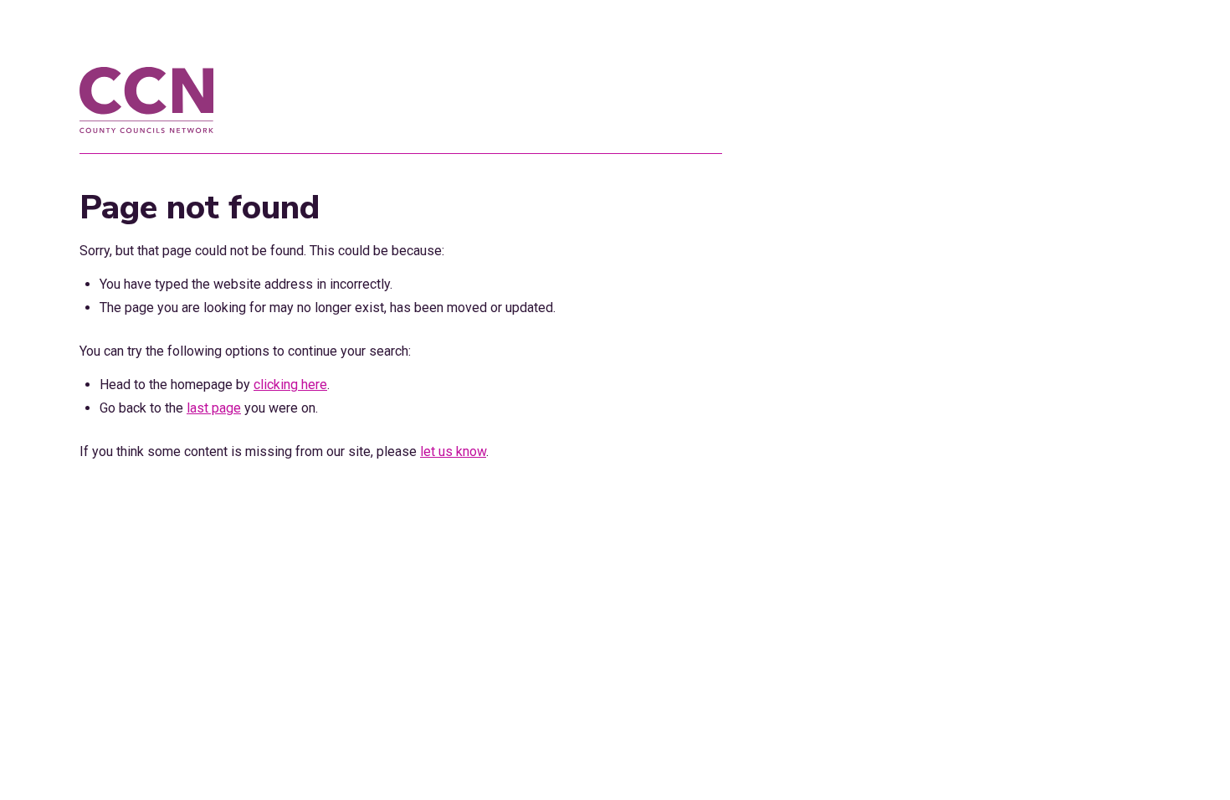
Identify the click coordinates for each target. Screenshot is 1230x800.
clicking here (290, 384)
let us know (453, 451)
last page (214, 408)
